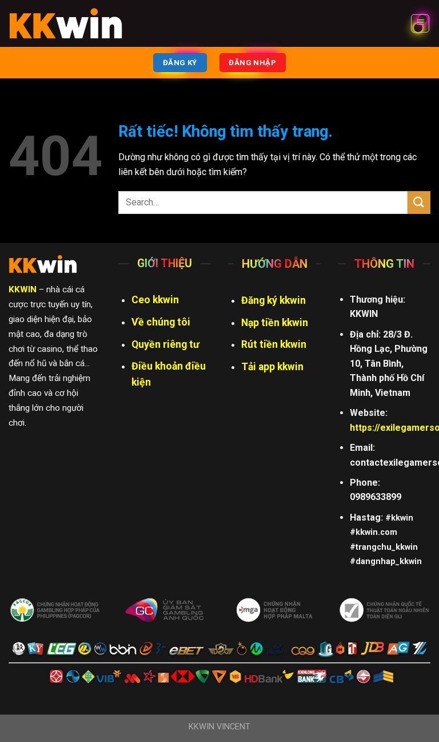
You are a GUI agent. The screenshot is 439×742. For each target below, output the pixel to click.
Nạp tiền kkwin (274, 322)
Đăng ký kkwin (273, 300)
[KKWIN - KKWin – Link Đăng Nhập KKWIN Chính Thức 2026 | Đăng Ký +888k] (66, 23)
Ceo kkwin (155, 299)
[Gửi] (419, 202)
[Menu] (420, 23)
